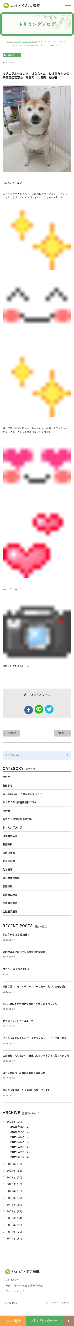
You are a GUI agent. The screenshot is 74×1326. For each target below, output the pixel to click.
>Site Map (11, 1302)
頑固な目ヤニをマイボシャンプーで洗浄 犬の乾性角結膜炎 (35, 986)
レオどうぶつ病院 (25, 5)
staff (11, 55)
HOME (10, 41)
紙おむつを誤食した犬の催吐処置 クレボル (26, 1090)
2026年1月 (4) (20, 1157)
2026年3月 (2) (20, 1147)
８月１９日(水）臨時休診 (16, 934)
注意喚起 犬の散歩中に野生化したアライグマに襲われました (36, 1055)
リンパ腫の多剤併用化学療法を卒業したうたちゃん (30, 1004)
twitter (49, 709)
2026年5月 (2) (20, 1142)
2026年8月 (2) (20, 1126)
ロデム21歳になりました (16, 969)
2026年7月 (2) (20, 1132)
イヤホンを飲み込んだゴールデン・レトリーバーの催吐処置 (35, 1038)
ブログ (17, 41)
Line (39, 709)
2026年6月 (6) (20, 1137)
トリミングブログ (29, 41)
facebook (28, 710)
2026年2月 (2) (20, 1152)
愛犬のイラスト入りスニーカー (19, 1021)
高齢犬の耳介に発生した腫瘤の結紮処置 (24, 952)
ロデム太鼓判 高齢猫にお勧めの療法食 (25, 1073)
